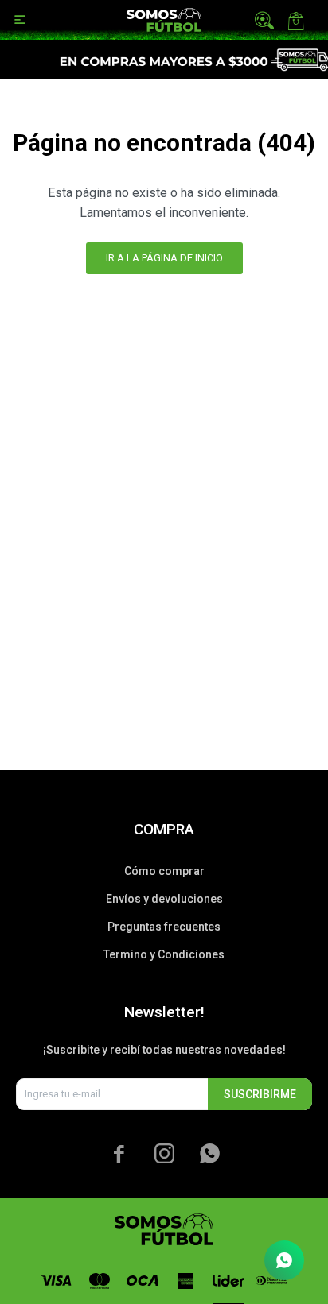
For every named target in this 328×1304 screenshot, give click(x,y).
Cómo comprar (164, 871)
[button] (264, 20)
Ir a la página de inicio (164, 258)
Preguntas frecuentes (164, 926)
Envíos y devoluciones (164, 898)
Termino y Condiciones (164, 954)
